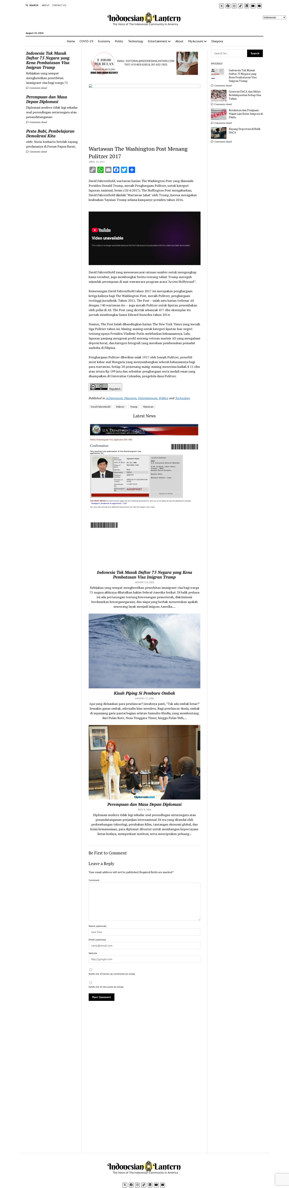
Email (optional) (97, 939)
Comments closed (38, 87)
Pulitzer (120, 406)
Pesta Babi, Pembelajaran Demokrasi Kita (50, 133)
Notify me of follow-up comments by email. (112, 973)
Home (71, 41)
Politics (163, 398)
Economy (104, 41)
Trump (133, 406)
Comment (94, 880)
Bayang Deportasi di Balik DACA (244, 130)
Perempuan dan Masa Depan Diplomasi (46, 99)
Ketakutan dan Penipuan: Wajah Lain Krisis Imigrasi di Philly (246, 113)
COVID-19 (86, 41)
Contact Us (59, 5)
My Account (195, 41)
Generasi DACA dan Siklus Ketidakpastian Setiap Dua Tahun (245, 95)
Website (93, 953)
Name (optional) (97, 926)
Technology (135, 41)
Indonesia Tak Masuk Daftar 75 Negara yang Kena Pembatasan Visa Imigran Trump (47, 60)
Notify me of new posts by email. (106, 986)
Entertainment (157, 41)
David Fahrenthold (100, 406)
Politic (119, 41)
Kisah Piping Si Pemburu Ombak (144, 693)
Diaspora (217, 41)
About (46, 5)
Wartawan (148, 406)
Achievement (114, 398)
